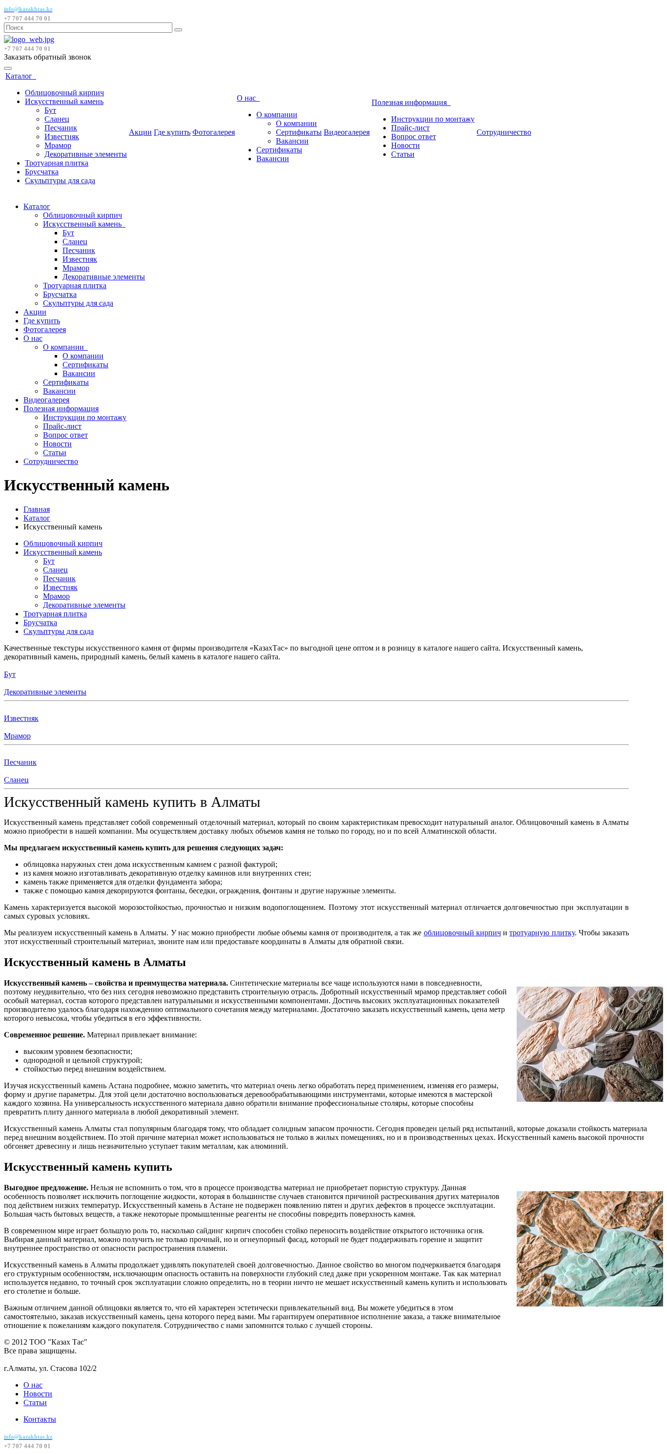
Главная (36, 509)
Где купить (172, 132)
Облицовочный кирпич (64, 92)
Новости (405, 145)
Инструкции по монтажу (433, 119)
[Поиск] (178, 29)
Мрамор (57, 145)
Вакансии (292, 141)
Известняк (61, 136)
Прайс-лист (410, 128)
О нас (248, 98)
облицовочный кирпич (462, 932)
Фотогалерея (213, 132)
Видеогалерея (347, 132)
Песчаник (60, 128)
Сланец (56, 119)
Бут (50, 110)
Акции (140, 132)
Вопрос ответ (413, 136)
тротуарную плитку (541, 932)
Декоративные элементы (85, 154)
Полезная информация (411, 102)
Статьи (403, 154)
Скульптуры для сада (60, 180)
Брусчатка (42, 172)
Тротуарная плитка (56, 163)
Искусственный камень (64, 101)
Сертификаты (299, 132)
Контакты (39, 1419)
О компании (276, 114)
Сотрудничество (504, 132)
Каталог (20, 76)
